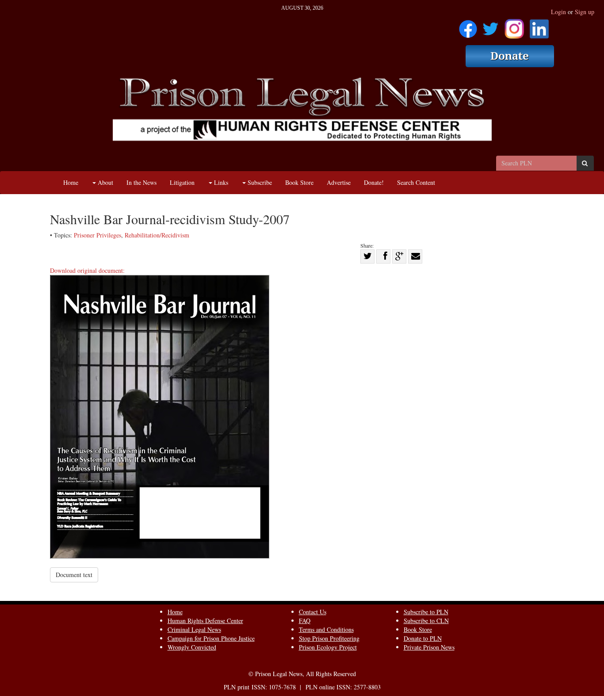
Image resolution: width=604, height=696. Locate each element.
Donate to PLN (423, 638)
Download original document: (87, 270)
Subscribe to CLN (426, 620)
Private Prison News (429, 647)
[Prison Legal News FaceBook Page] (468, 26)
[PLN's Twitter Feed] (490, 26)
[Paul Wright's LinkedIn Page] (539, 26)
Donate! (374, 182)
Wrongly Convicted (192, 647)
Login (558, 12)
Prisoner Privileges (97, 235)
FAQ (304, 620)
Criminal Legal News (194, 629)
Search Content (416, 182)
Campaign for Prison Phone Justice (211, 638)
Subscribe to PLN (426, 612)
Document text (74, 574)
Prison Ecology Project (328, 647)
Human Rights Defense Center (205, 620)
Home (70, 182)
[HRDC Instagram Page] (514, 26)
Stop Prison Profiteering (329, 638)
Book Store (299, 182)
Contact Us (312, 612)
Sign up (584, 12)
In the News (141, 182)
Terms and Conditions (326, 629)
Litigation (182, 182)
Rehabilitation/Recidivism (157, 235)
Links (220, 182)
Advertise (339, 182)
